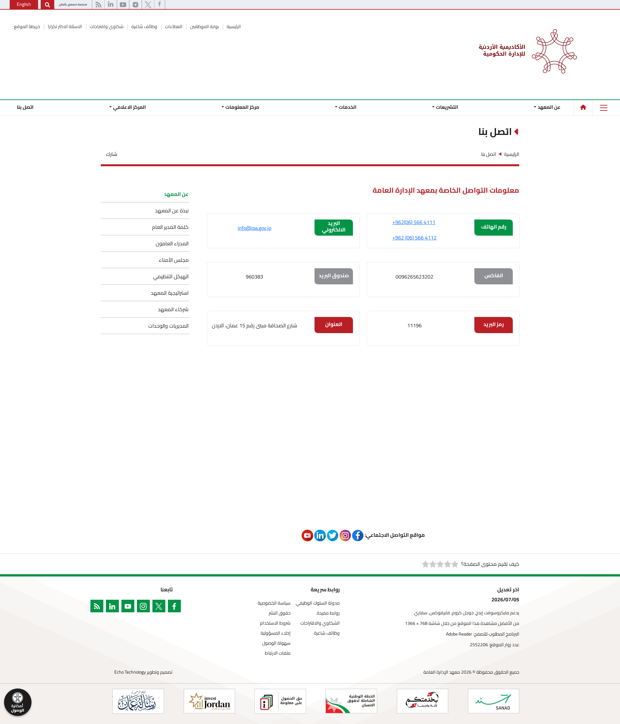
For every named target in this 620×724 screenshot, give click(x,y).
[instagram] (144, 607)
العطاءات (173, 26)
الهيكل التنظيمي (171, 276)
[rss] (98, 607)
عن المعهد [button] (549, 107)
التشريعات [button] (447, 107)
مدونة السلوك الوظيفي (318, 603)
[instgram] (135, 5)
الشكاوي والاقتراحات (320, 623)
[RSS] (98, 5)
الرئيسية (233, 26)
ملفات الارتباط (278, 653)
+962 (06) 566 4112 (414, 237)
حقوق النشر (280, 613)
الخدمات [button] (347, 107)
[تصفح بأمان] (73, 5)
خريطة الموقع (27, 26)
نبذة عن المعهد (172, 210)
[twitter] (148, 5)
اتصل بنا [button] (25, 107)
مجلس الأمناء (174, 260)
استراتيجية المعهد (170, 293)
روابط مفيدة (328, 613)
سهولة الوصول (276, 643)
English (24, 4)
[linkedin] (111, 5)
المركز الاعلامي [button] (129, 107)
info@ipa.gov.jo (254, 228)
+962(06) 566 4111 (413, 222)
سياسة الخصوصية (274, 603)
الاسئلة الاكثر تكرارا (64, 26)
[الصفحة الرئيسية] (583, 107)
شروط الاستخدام (275, 623)
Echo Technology (130, 672)
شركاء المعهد (173, 309)
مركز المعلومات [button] (242, 107)
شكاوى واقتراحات (106, 26)
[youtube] (123, 5)
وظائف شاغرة (143, 26)
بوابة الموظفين (204, 26)
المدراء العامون (172, 243)
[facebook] (159, 5)
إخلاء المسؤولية (276, 633)
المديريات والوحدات (168, 326)
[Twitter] (160, 607)
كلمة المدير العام (170, 227)
